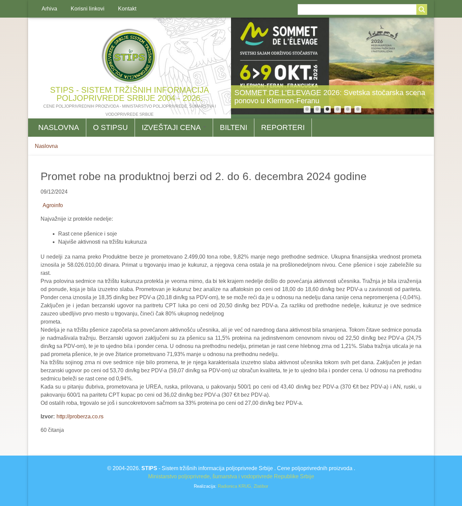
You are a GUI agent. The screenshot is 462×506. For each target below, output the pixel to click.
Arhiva (49, 9)
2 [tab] (317, 109)
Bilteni (233, 127)
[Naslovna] (129, 56)
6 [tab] (357, 109)
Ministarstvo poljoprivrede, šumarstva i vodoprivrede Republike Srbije (231, 476)
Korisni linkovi (88, 9)
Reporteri (283, 127)
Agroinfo (53, 205)
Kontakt (127, 9)
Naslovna (58, 127)
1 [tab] (307, 109)
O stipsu (110, 127)
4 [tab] (337, 109)
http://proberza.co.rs (79, 416)
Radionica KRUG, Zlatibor (243, 486)
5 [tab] (347, 109)
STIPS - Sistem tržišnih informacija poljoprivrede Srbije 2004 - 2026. (129, 94)
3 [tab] (327, 109)
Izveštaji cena (172, 127)
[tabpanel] (332, 66)
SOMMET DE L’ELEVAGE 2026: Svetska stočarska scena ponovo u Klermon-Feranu (329, 96)
